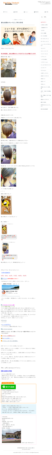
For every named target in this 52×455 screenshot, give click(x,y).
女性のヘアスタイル (45, 75)
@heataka (4, 320)
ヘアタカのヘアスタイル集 (8, 304)
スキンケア (43, 48)
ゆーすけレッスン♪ (45, 41)
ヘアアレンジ (43, 56)
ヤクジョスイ (43, 70)
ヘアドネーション (44, 62)
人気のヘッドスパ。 (18, 19)
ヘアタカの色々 (44, 59)
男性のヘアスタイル (45, 99)
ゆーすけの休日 (44, 35)
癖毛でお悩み (43, 102)
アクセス (5, 11)
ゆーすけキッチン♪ (45, 38)
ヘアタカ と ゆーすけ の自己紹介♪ (10, 340)
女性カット (43, 78)
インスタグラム (6, 324)
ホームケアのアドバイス (46, 64)
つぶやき (42, 30)
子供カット (43, 84)
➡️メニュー (4, 278)
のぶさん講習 (43, 33)
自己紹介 (16, 11)
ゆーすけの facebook (7, 329)
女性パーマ (43, 81)
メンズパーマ (43, 67)
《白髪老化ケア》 (44, 27)
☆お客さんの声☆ (44, 24)
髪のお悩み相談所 (44, 109)
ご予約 (47, 11)
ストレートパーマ (44, 51)
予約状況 (36, 11)
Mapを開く (32, 447)
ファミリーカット (44, 53)
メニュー (26, 11)
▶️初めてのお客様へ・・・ (7, 338)
